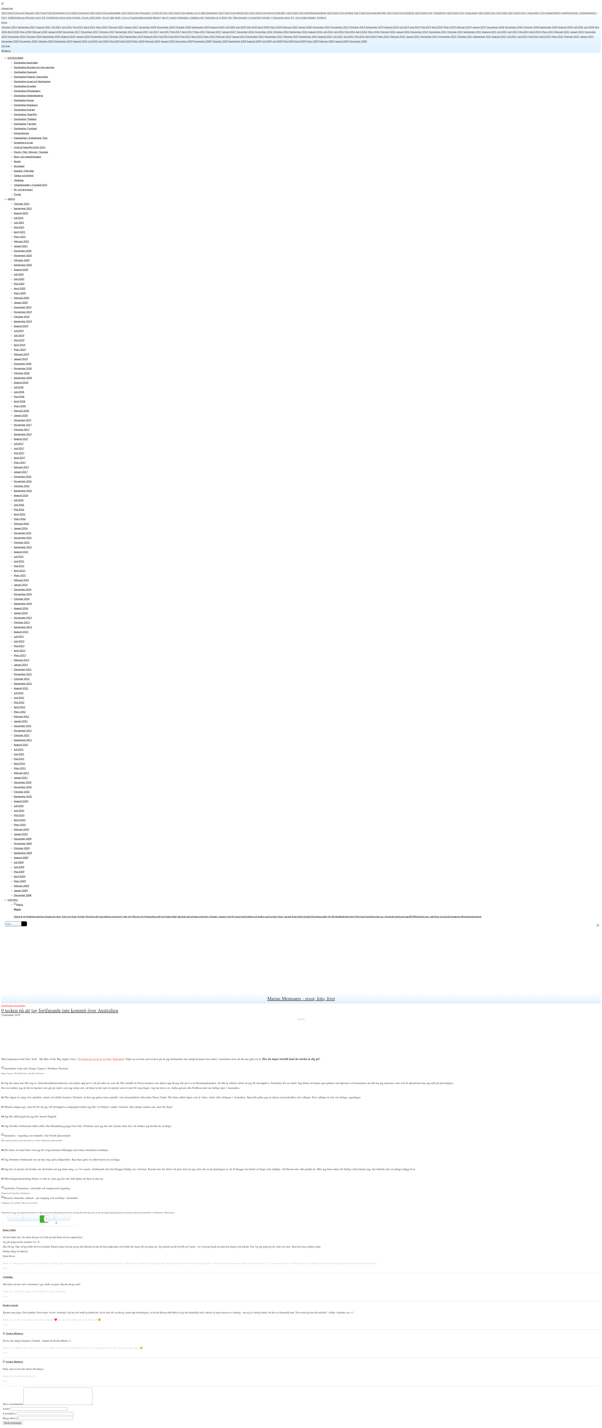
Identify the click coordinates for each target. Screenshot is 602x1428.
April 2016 (361, 31)
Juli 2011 (512, 36)
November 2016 (263, 31)
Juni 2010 (103, 41)
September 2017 (124, 31)
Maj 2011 (533, 36)
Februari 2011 (571, 36)
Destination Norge (340, 12)
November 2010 (28, 41)
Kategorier (7, 8)
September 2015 (472, 31)
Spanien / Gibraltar (191, 17)
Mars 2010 (138, 41)
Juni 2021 (67, 27)
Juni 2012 (348, 36)
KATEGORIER (15, 57)
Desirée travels (10, 1305)
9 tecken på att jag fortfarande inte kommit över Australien (59, 1010)
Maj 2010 (114, 41)
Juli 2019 (404, 27)
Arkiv (4, 22)
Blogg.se (6, 50)
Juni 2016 (338, 31)
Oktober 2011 (465, 36)
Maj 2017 (175, 31)
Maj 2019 (426, 27)
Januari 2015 (577, 31)
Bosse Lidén (9, 1230)
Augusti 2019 (391, 27)
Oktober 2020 (183, 27)
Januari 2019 (479, 27)
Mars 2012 (383, 36)
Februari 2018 (39, 31)
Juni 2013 (174, 36)
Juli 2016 (328, 31)
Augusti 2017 (141, 31)
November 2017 (89, 31)
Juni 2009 (277, 41)
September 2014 (51, 36)
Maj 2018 (19, 396)
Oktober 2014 (34, 36)
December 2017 (71, 31)
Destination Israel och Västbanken (193, 12)
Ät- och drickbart (303, 17)
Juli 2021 (56, 27)
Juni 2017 (164, 31)
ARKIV (11, 198)
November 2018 (514, 27)
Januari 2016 (403, 31)
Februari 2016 (387, 31)
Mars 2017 (200, 31)
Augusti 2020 (217, 27)
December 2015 (419, 31)
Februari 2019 (464, 27)
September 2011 (482, 36)
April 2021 (89, 27)
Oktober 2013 (117, 36)
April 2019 (437, 27)
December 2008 (358, 41)
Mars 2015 (548, 31)
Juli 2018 (578, 27)
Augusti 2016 (315, 31)
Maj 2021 (78, 27)
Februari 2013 (223, 36)
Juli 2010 (93, 41)
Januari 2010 (168, 41)
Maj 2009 (288, 41)
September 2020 (201, 27)
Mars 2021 (102, 27)
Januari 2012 (413, 36)
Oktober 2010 (46, 41)
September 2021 (27, 27)
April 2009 (300, 41)
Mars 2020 (276, 27)
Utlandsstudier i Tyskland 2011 (268, 17)
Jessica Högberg (14, 1333)
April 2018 (13, 31)
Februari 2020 (290, 27)
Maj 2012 (359, 36)
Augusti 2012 (325, 36)
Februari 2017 (213, 31)
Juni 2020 (241, 27)
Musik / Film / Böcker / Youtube (93, 17)
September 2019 (375, 27)
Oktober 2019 (357, 27)
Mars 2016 (374, 31)
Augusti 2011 (499, 36)
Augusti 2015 (489, 31)
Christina (8, 1277)
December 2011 (429, 36)
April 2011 (545, 36)
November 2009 (202, 41)
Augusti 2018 (565, 27)
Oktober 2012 (291, 36)
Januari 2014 (83, 36)
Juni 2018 (589, 27)
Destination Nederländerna (306, 12)
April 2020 (263, 27)
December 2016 (245, 31)
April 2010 (126, 41)
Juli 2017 (154, 31)
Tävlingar (239, 17)
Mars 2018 (26, 31)
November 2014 (16, 36)
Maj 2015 (523, 31)
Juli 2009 (267, 41)
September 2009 (237, 41)
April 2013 (197, 36)
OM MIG (13, 899)
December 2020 (147, 27)
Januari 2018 (55, 31)
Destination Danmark (105, 12)
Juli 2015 (502, 31)
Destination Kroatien (233, 12)
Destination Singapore (370, 12)
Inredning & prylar (21, 17)
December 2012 (255, 36)
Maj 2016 (349, 31)
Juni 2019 (415, 27)
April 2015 (535, 31)
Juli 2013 (164, 36)
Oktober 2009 (220, 41)
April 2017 (187, 31)
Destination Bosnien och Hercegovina (62, 12)
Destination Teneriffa (430, 12)
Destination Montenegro (267, 12)
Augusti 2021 (43, 27)
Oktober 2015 (455, 31)
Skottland (169, 17)
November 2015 (437, 31)
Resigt (157, 17)
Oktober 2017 (107, 31)
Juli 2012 (338, 36)
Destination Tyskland (523, 12)
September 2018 (549, 27)
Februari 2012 (397, 36)
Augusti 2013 (151, 36)
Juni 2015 (512, 31)
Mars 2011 (557, 36)
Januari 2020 (305, 27)
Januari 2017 (229, 31)
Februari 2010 (152, 41)
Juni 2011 (522, 36)
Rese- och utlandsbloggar (133, 17)
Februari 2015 (561, 31)
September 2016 (298, 31)
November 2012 (273, 36)
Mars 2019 (450, 27)
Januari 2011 (587, 36)
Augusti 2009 (254, 41)
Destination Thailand (462, 12)
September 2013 (134, 36)
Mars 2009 (312, 41)
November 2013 (99, 36)
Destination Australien (17, 12)
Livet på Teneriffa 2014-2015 (53, 17)
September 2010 (63, 41)
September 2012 (308, 36)
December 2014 (22, 589)
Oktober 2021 (9, 27)
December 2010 (10, 41)
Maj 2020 (252, 27)
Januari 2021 (131, 27)
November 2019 (340, 27)
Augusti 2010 (80, 41)
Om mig (5, 45)
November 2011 (447, 36)
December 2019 (321, 27)
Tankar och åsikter (218, 17)
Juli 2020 (230, 27)
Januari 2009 (342, 41)
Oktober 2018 (531, 27)
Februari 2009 (326, 41)
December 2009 (184, 41)
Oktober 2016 (281, 31)
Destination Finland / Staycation (144, 12)
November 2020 (166, 27)
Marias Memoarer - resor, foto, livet (301, 998)
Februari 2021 (116, 27)
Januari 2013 (239, 36)
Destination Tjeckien (492, 12)
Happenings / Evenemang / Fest (31, 137)
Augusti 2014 (68, 36)
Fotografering (550, 12)
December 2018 (495, 27)
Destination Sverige (400, 12)
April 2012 (371, 36)
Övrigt (322, 17)
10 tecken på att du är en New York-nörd (101, 1059)
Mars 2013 (209, 36)
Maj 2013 (185, 36)
